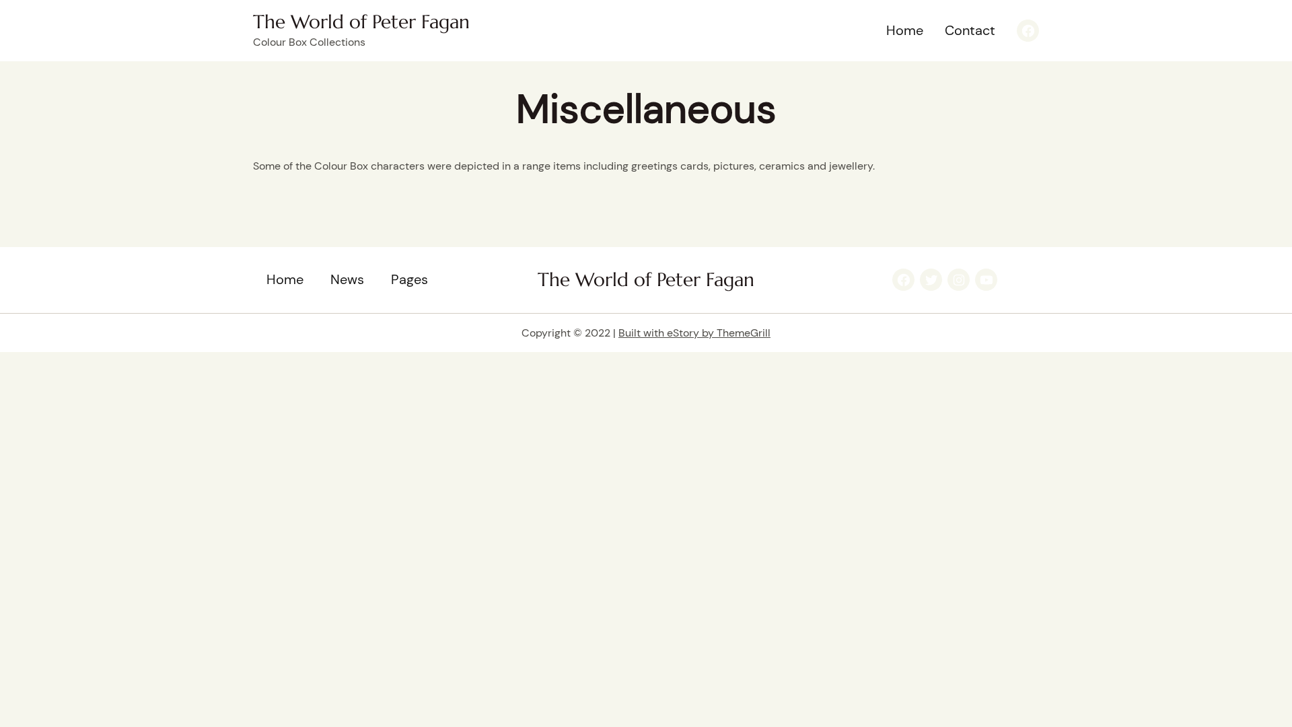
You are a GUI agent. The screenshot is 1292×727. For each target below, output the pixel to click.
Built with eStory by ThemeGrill (694, 333)
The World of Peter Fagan (361, 22)
